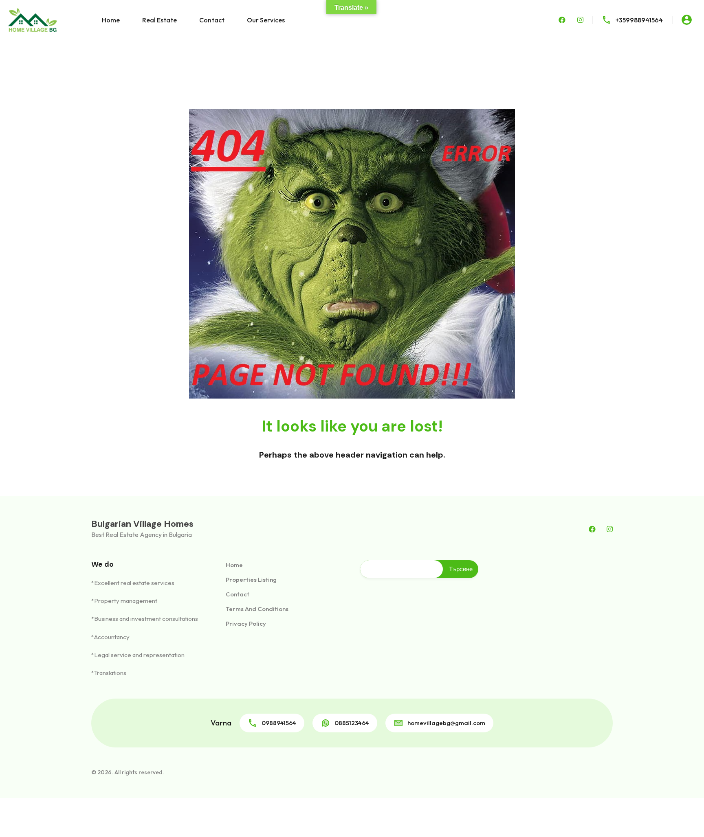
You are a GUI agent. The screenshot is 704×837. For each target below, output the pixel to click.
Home (111, 20)
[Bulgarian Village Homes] (32, 19)
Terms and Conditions (257, 609)
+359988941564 (639, 20)
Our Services (266, 20)
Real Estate (159, 20)
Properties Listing (251, 579)
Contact (211, 20)
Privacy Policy (246, 623)
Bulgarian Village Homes (142, 524)
